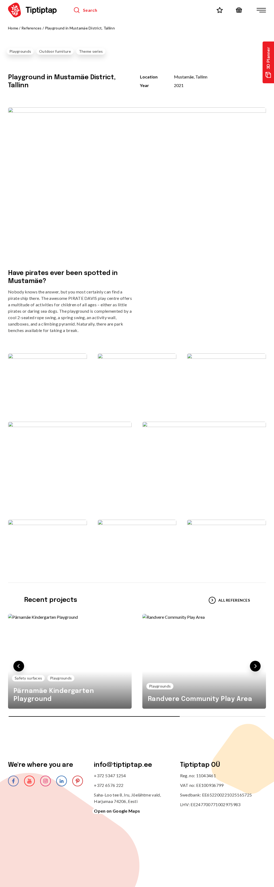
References (31, 28)
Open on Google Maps (117, 810)
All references (234, 600)
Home (13, 28)
